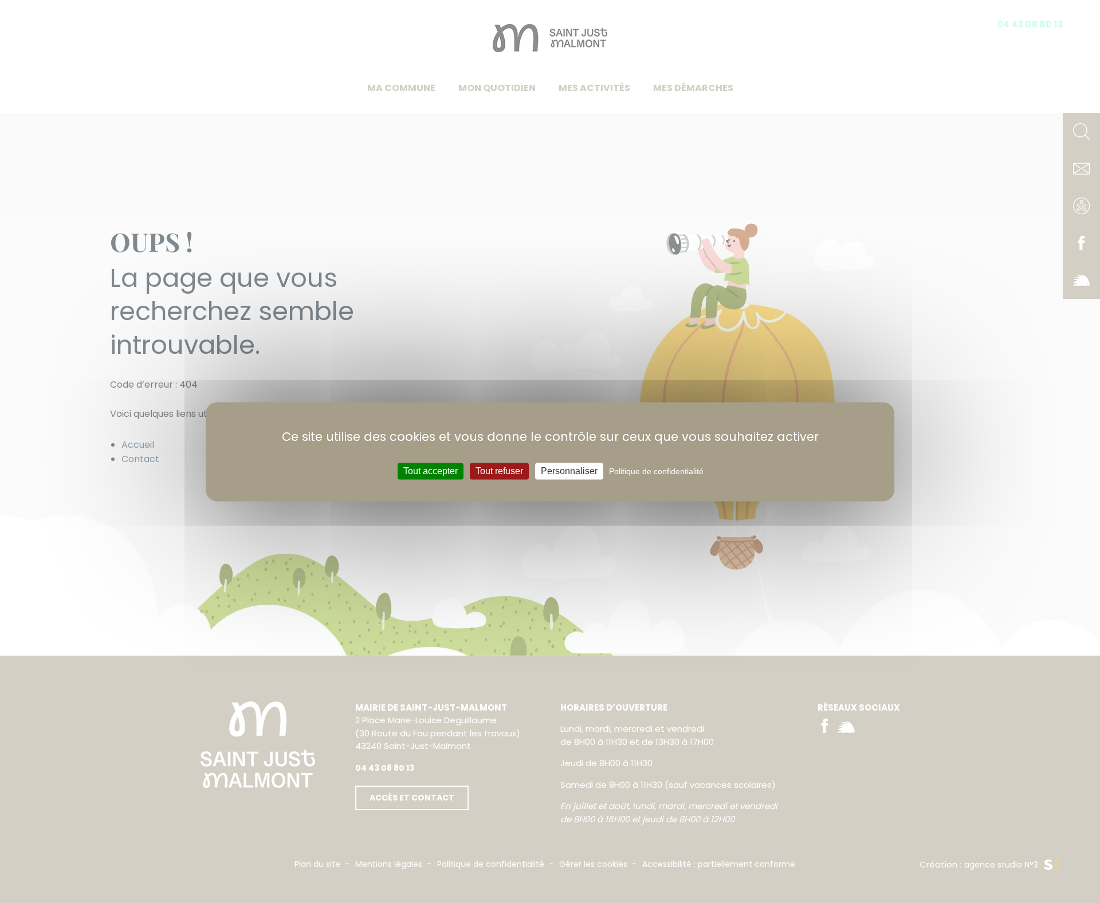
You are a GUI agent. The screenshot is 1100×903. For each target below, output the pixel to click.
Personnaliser (569, 471)
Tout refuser (499, 471)
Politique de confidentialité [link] (656, 471)
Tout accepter (430, 471)
